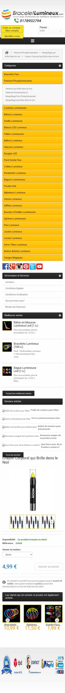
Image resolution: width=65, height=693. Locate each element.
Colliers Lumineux (13, 166)
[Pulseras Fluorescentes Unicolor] (7, 347)
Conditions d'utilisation (16, 294)
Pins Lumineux (11, 225)
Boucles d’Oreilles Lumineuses (20, 212)
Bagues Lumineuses (14, 179)
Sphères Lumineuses (15, 218)
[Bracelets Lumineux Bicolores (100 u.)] (11, 613)
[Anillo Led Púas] (7, 371)
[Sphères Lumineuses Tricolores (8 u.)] (32, 613)
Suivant (51, 521)
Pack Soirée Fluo (12, 160)
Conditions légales (14, 288)
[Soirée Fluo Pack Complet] (54, 613)
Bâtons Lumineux (13, 114)
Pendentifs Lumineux (15, 173)
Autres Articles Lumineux (17, 251)
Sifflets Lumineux (13, 205)
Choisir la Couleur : (12, 549)
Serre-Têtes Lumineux (15, 244)
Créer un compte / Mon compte (12, 29)
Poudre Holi (10, 186)
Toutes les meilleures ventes (18, 393)
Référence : (8, 543)
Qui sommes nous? (14, 300)
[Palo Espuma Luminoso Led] (7, 326)
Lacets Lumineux (13, 238)
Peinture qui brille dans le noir (19, 88)
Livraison (9, 282)
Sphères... (32, 624)
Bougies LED (10, 153)
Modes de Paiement (15, 307)
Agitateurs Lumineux (14, 192)
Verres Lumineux (13, 199)
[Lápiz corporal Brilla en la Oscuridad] (17, 522)
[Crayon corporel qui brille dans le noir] (32, 522)
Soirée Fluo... (54, 624)
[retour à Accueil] (7, 52)
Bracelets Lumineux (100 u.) (26, 345)
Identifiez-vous (12, 36)
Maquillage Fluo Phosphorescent (21, 96)
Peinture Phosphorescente (26, 52)
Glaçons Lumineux (13, 147)
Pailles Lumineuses (14, 134)
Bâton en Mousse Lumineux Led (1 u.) (26, 324)
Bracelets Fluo (11, 74)
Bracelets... (11, 624)
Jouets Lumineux (13, 231)
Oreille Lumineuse (13, 121)
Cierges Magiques (13, 257)
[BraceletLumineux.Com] (32, 15)
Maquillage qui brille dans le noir (20, 100)
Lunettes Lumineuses (15, 108)
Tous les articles (13, 455)
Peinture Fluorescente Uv (17, 92)
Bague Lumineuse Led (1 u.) (25, 369)
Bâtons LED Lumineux (15, 127)
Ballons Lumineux (13, 140)
